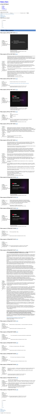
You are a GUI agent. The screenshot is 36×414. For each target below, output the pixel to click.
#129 (17, 197)
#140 (17, 389)
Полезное (3, 8)
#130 (17, 208)
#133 (17, 250)
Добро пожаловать (3, 16)
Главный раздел (2, 15)
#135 (17, 331)
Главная (3, 6)
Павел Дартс (4, 1)
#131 (17, 228)
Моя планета (2, 17)
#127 (16, 140)
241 (3, 27)
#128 (17, 177)
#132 (17, 239)
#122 (16, 54)
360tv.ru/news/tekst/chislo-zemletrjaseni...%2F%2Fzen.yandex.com (16, 317)
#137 (17, 353)
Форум (1, 14)
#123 (16, 78)
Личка (3, 7)
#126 (16, 123)
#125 (16, 111)
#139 (17, 377)
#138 (17, 364)
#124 (16, 89)
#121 (16, 32)
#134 (17, 321)
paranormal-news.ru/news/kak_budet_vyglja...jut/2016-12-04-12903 (19, 83)
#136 (17, 342)
